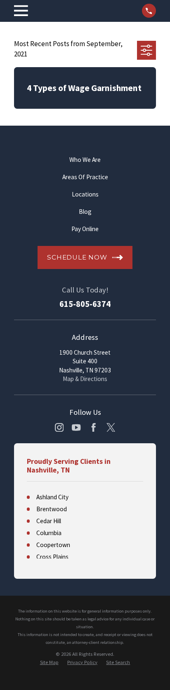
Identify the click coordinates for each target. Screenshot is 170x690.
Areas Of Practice (85, 177)
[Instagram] (59, 427)
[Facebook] (93, 427)
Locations (85, 194)
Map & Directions (85, 379)
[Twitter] (110, 427)
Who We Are (85, 160)
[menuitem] (49, 662)
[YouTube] (76, 427)
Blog (85, 211)
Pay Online (85, 229)
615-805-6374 (85, 304)
